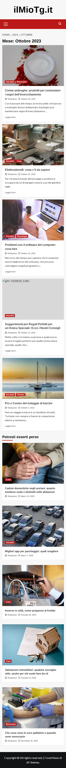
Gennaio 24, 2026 (28, 678)
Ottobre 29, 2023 (28, 99)
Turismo (20, 395)
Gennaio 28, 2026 (28, 615)
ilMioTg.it (33, 10)
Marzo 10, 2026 (27, 496)
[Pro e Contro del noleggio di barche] (33, 378)
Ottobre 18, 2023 (28, 253)
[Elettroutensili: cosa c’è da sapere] (33, 144)
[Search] (60, 24)
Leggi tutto (10, 117)
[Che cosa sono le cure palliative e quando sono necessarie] (33, 707)
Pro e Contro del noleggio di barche (28, 403)
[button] (5, 23)
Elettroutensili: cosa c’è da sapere (27, 169)
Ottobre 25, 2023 (28, 174)
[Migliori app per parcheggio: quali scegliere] (33, 526)
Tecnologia (22, 236)
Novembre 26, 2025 (29, 741)
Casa (19, 161)
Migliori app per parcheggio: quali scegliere (31, 551)
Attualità (10, 82)
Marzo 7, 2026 (27, 555)
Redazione (12, 99)
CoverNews (52, 757)
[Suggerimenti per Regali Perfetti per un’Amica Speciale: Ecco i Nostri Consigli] (33, 299)
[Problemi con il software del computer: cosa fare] (33, 220)
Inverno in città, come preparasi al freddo (30, 610)
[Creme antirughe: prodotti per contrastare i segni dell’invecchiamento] (33, 65)
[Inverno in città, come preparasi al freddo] (33, 585)
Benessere (22, 82)
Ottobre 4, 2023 (27, 408)
